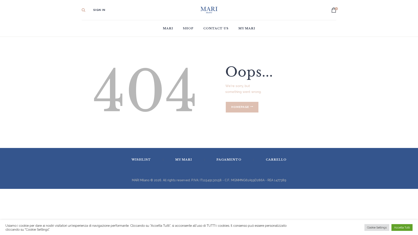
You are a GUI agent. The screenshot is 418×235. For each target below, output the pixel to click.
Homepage (240, 107)
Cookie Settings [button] (377, 227)
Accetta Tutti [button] (402, 227)
